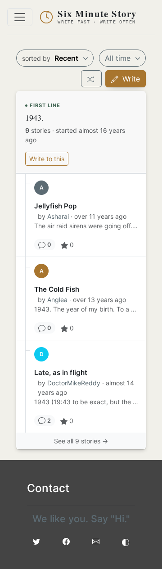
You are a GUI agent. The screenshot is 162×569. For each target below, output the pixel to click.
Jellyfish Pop (55, 206)
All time (119, 58)
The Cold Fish (56, 289)
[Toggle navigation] (19, 17)
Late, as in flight (60, 372)
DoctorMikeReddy (73, 383)
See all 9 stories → (81, 441)
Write (130, 78)
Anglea (57, 299)
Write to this (46, 159)
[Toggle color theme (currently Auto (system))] (126, 541)
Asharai (58, 216)
